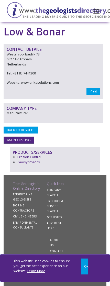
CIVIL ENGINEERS (25, 216)
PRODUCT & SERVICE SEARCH (55, 206)
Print (93, 91)
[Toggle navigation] (96, 11)
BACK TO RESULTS (21, 130)
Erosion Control (29, 157)
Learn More (36, 271)
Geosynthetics (28, 162)
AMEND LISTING (19, 140)
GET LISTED (54, 217)
